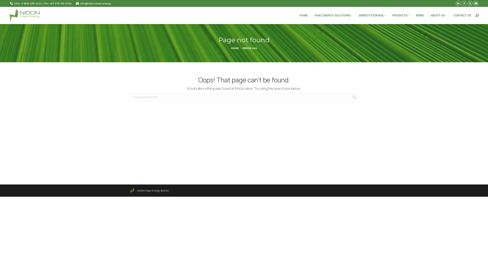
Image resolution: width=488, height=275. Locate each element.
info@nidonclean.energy (95, 3)
